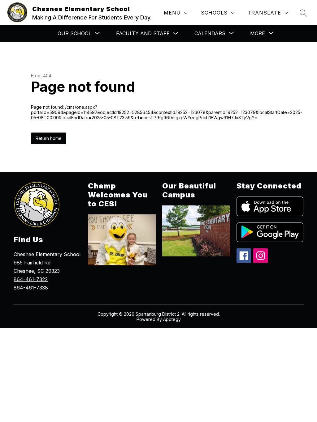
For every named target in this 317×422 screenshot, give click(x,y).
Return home (49, 138)
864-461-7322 (31, 279)
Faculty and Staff (143, 33)
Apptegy (172, 319)
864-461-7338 (31, 288)
